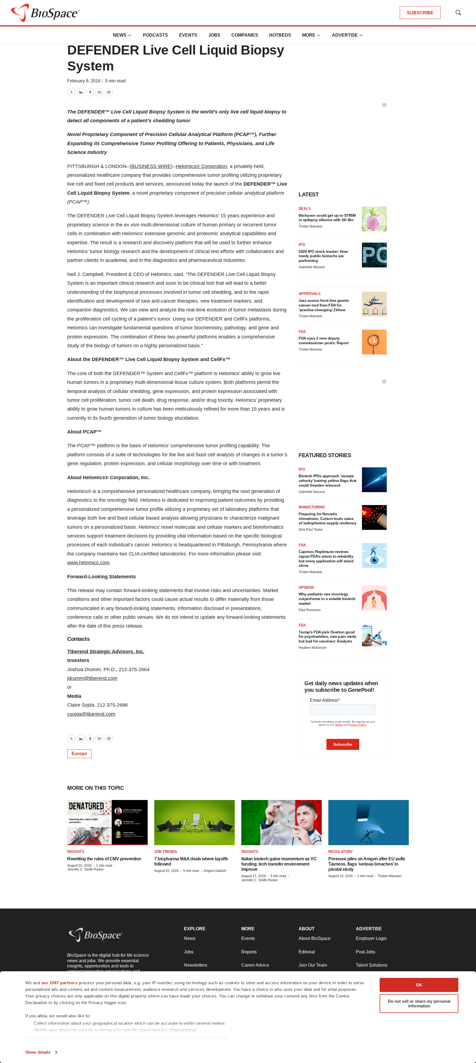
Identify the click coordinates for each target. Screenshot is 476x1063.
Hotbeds (280, 35)
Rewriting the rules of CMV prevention (104, 858)
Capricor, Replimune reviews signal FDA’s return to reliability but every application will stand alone (326, 558)
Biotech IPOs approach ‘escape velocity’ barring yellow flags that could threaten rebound (327, 480)
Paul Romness (310, 610)
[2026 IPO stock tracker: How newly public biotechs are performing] (374, 255)
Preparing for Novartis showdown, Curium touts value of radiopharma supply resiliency (327, 518)
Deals (305, 209)
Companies (244, 35)
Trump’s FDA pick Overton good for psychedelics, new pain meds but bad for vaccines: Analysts (327, 637)
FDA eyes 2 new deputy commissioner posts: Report (323, 340)
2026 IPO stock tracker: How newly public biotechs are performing (323, 256)
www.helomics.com (88, 562)
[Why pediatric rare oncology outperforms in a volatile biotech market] (374, 597)
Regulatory (340, 852)
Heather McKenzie (312, 648)
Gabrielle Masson (312, 267)
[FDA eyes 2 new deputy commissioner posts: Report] (374, 342)
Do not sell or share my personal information (419, 1003)
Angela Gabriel (215, 871)
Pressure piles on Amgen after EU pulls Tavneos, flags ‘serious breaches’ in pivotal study (366, 864)
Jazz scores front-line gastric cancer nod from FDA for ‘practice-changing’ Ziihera (324, 305)
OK (419, 985)
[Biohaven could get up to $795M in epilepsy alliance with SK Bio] (374, 219)
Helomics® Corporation (201, 166)
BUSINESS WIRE (151, 166)
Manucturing (312, 507)
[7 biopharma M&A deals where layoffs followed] (194, 822)
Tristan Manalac (311, 226)
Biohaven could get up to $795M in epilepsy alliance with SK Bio (327, 217)
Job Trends (165, 852)
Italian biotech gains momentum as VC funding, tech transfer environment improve (279, 864)
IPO (302, 245)
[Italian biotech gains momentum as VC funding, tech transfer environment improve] (281, 822)
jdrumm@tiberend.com (92, 678)
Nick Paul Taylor (311, 530)
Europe (79, 753)
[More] (130, 35)
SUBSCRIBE (420, 12)
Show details (37, 1052)
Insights (75, 852)
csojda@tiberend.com (91, 714)
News (119, 35)
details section (213, 1037)
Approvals (310, 294)
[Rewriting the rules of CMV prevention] (107, 822)
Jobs (214, 35)
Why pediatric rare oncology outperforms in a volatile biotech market (327, 599)
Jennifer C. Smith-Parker (85, 869)
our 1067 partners (59, 982)
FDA (302, 332)
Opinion (306, 587)
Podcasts (155, 35)
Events (188, 35)
